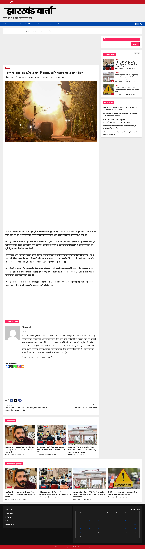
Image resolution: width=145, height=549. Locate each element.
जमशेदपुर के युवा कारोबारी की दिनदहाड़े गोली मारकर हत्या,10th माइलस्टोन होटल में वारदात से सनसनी (19, 449)
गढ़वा (116, 72)
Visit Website (29, 357)
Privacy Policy (10, 524)
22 (126, 528)
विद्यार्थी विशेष (28, 24)
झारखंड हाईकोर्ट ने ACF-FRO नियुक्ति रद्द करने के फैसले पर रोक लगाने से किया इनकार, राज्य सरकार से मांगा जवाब (82, 449)
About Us (8, 509)
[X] (11, 366)
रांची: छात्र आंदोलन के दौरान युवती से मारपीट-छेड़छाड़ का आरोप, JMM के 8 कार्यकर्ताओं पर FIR (51, 449)
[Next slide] (138, 53)
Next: (86, 406)
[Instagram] (19, 366)
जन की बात (38, 24)
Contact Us (9, 513)
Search (106, 39)
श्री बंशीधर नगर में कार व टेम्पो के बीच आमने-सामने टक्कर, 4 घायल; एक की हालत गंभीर (108, 77)
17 (80, 528)
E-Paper (6, 24)
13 (107, 524)
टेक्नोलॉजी (117, 86)
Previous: (26, 407)
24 (80, 532)
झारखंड (14, 24)
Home (7, 521)
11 (89, 524)
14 (116, 524)
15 (126, 524)
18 (89, 528)
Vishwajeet (10, 77)
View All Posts (44, 357)
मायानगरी (56, 24)
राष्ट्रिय (20, 24)
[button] (141, 24)
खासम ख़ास (48, 24)
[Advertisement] (51, 50)
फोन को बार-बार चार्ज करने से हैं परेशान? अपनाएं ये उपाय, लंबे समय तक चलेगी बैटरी (108, 89)
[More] (22, 366)
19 (98, 528)
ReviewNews (77, 547)
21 (116, 528)
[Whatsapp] (15, 366)
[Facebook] (7, 366)
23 (135, 528)
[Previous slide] (135, 53)
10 (80, 524)
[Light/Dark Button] (137, 24)
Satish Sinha (10, 454)
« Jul (76, 540)
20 (107, 528)
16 (135, 524)
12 (98, 524)
